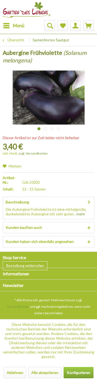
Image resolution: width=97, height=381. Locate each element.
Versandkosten (18, 307)
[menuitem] (13, 25)
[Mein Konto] (75, 25)
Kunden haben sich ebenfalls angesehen (40, 241)
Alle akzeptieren (44, 372)
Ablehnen (15, 372)
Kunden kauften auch (24, 227)
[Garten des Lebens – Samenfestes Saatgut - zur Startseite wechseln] (27, 7)
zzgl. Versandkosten (33, 153)
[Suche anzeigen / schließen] (49, 25)
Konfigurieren (78, 372)
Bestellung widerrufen (25, 265)
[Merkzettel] (62, 25)
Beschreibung (17, 202)
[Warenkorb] (88, 25)
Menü (18, 25)
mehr (80, 214)
